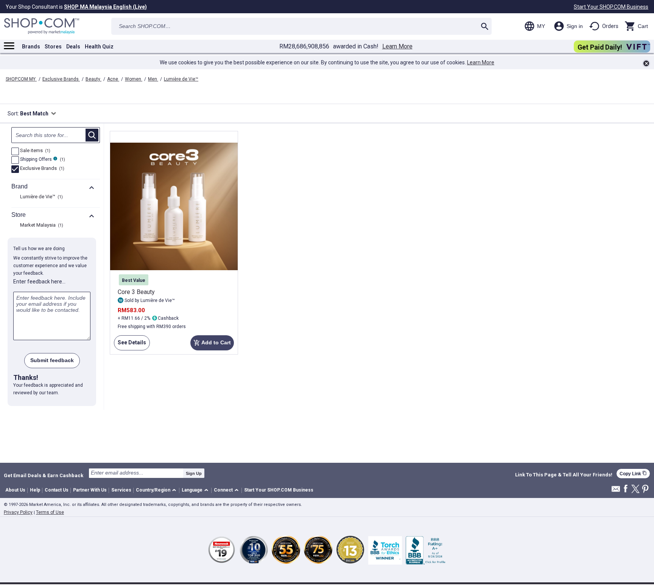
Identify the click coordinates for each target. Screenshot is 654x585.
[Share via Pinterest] (645, 489)
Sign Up (194, 473)
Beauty (93, 79)
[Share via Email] (616, 491)
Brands (31, 47)
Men (153, 79)
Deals (73, 47)
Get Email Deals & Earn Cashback (43, 475)
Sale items (34, 151)
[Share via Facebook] (625, 489)
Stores (53, 47)
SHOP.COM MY (21, 79)
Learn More (397, 47)
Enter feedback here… (39, 281)
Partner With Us (90, 490)
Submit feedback (52, 360)
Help (35, 490)
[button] (157, 490)
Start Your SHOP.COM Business (611, 6)
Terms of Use (50, 512)
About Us (15, 490)
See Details (130, 344)
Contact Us (57, 490)
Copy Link (633, 473)
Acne (113, 79)
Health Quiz (99, 47)
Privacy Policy (18, 512)
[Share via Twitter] (635, 489)
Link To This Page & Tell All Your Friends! (563, 475)
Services (121, 490)
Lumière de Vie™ (181, 79)
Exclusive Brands (61, 79)
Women (133, 79)
